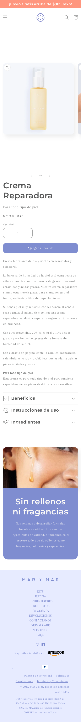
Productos (40, 606)
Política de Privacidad (38, 675)
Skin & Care (40, 625)
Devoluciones (40, 615)
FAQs (40, 635)
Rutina (40, 596)
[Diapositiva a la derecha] (49, 175)
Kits (40, 591)
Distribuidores (40, 601)
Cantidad (8, 224)
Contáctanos (40, 620)
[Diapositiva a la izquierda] (31, 175)
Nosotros (41, 630)
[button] (5, 17)
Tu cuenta (40, 611)
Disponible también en (29, 653)
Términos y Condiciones (52, 681)
